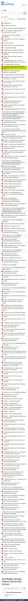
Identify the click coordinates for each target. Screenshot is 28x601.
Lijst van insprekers (8, 43)
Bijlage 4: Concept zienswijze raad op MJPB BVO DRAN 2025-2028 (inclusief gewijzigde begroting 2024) (13, 152)
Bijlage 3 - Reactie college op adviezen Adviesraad (12, 554)
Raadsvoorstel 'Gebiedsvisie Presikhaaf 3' (14, 223)
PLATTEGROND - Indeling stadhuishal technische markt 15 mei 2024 (12, 31)
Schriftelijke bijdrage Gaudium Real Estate (14, 74)
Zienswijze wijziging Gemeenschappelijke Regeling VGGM (13, 172)
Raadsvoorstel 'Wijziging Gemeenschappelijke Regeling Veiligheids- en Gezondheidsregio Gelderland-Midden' (13, 168)
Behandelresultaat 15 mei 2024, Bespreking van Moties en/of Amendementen (13, 572)
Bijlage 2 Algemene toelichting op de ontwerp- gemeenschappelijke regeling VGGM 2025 (14, 180)
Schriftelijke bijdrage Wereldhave (12, 64)
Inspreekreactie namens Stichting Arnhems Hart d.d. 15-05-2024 (13, 82)
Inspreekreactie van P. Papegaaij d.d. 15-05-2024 (13, 90)
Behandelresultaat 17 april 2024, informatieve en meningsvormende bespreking (14, 504)
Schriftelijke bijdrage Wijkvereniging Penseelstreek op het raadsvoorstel (11, 102)
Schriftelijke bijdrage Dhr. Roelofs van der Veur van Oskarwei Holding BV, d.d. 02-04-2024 (13, 429)
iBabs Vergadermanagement (8, 600)
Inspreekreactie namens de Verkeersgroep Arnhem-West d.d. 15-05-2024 (13, 78)
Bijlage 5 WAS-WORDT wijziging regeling (14, 190)
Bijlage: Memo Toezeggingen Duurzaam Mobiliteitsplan (12, 53)
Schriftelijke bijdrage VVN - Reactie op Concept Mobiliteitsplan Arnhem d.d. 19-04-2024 (13, 61)
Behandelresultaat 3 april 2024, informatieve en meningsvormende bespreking (13, 564)
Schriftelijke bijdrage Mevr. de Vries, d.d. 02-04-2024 (13, 560)
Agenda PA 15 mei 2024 (10, 25)
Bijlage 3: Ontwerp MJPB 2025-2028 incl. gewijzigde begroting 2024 (13, 147)
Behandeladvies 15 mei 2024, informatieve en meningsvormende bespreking (14, 121)
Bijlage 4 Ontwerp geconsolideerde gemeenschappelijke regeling (11, 187)
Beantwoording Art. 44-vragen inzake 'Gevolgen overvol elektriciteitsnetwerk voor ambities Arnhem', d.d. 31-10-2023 (12, 364)
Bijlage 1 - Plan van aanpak (10, 548)
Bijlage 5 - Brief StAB (9, 411)
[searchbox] (11, 13)
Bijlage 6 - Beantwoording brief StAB (13, 413)
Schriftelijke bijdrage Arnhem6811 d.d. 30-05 (14, 109)
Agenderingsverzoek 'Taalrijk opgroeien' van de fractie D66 (13, 276)
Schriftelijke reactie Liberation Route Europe (14, 323)
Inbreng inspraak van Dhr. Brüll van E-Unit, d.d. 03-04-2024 (13, 441)
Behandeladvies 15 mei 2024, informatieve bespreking (13, 40)
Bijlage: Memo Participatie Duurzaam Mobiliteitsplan (12, 57)
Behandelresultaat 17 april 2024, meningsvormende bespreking (11, 460)
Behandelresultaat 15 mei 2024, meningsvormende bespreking (10, 284)
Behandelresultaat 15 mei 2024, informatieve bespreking (14, 98)
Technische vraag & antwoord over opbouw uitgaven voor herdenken (13, 330)
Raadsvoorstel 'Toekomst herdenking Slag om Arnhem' (14, 296)
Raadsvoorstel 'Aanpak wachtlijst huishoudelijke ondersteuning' (11, 545)
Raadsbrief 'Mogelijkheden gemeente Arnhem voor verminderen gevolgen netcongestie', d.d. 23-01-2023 (14, 358)
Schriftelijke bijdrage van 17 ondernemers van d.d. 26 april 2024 (14, 480)
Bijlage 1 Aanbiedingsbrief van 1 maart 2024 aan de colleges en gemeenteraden (13, 176)
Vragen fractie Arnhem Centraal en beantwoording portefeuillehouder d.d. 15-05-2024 (14, 520)
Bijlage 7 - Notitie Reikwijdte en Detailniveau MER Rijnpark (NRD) (14, 417)
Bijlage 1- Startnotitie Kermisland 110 (13, 258)
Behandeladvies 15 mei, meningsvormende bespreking (13, 292)
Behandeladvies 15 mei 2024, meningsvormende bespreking (10, 272)
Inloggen (20, 600)
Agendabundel (7, 23)
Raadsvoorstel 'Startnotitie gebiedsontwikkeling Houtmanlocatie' (11, 240)
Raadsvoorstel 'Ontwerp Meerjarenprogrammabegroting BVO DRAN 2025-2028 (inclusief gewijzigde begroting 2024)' (14, 136)
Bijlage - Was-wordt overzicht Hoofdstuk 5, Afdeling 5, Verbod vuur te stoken (13, 500)
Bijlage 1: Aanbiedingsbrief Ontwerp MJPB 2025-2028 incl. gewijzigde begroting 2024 (13, 141)
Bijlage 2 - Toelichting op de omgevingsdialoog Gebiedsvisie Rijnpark (12, 404)
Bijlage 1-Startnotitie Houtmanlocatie (13, 243)
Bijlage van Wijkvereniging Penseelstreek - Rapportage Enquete (13, 106)
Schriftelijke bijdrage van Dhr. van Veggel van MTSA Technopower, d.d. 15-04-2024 (14, 456)
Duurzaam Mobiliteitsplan (10, 47)
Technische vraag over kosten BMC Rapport (14, 312)
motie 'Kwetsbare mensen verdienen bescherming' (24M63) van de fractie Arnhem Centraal (12, 535)
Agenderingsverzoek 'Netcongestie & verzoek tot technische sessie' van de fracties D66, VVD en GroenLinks (14, 353)
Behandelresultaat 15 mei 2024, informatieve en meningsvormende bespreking (14, 125)
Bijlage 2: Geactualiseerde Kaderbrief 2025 (14, 144)
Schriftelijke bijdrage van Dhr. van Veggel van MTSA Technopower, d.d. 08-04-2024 (14, 452)
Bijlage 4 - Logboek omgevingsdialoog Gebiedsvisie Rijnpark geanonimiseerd (12, 408)
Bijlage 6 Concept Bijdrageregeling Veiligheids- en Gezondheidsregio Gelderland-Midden (13, 194)
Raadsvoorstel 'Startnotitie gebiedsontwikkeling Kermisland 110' (11, 254)
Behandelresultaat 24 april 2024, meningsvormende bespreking (11, 326)
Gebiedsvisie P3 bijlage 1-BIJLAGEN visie (14, 228)
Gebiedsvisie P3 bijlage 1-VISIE (12, 226)
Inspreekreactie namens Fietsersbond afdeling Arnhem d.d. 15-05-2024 (12, 86)
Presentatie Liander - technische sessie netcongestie (12, 372)
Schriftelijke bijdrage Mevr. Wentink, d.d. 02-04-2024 (13, 437)
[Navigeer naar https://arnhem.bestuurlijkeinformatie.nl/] (7, 5)
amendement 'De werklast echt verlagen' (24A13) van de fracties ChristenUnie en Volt (13, 524)
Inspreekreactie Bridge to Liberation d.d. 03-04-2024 (13, 319)
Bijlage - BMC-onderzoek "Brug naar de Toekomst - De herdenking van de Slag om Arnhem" (12, 301)
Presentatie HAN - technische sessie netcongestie (12, 376)
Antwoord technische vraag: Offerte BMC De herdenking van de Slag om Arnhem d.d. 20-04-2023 (13, 335)
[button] (24, 13)
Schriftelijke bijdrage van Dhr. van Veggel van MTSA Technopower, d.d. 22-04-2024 (14, 464)
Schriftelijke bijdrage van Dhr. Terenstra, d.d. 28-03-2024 (13, 425)
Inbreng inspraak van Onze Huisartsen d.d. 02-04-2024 (13, 433)
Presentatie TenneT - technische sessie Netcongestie (12, 380)
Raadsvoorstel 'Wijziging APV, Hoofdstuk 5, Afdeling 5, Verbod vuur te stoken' (13, 496)
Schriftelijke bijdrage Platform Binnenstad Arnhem (13, 67)
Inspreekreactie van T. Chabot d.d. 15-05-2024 (13, 94)
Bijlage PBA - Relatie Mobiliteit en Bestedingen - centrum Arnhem (11, 71)
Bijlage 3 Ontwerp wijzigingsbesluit (12, 183)
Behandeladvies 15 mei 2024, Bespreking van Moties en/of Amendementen (13, 516)
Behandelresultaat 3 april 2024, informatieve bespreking (13, 280)
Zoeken (2, 10)
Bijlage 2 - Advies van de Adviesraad (13, 551)
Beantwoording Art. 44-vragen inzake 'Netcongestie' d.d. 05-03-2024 (12, 368)
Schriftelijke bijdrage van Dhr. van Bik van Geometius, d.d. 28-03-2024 (13, 421)
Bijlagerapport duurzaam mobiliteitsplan (13, 50)
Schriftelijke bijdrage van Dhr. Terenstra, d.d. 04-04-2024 (13, 445)
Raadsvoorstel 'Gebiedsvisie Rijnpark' (13, 398)
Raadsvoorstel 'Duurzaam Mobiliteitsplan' (14, 45)
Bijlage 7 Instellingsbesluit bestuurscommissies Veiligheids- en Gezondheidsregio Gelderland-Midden (11, 200)
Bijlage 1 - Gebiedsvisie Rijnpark (12, 401)
